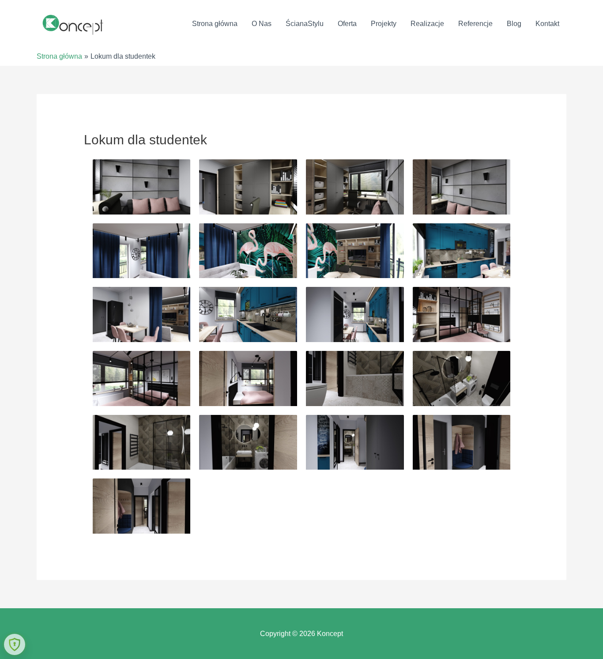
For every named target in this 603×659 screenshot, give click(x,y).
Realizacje (427, 23)
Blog (514, 23)
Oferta (347, 23)
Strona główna (214, 23)
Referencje (475, 23)
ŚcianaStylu (305, 23)
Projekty (383, 23)
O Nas (261, 23)
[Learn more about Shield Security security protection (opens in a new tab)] (15, 644)
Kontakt (547, 23)
